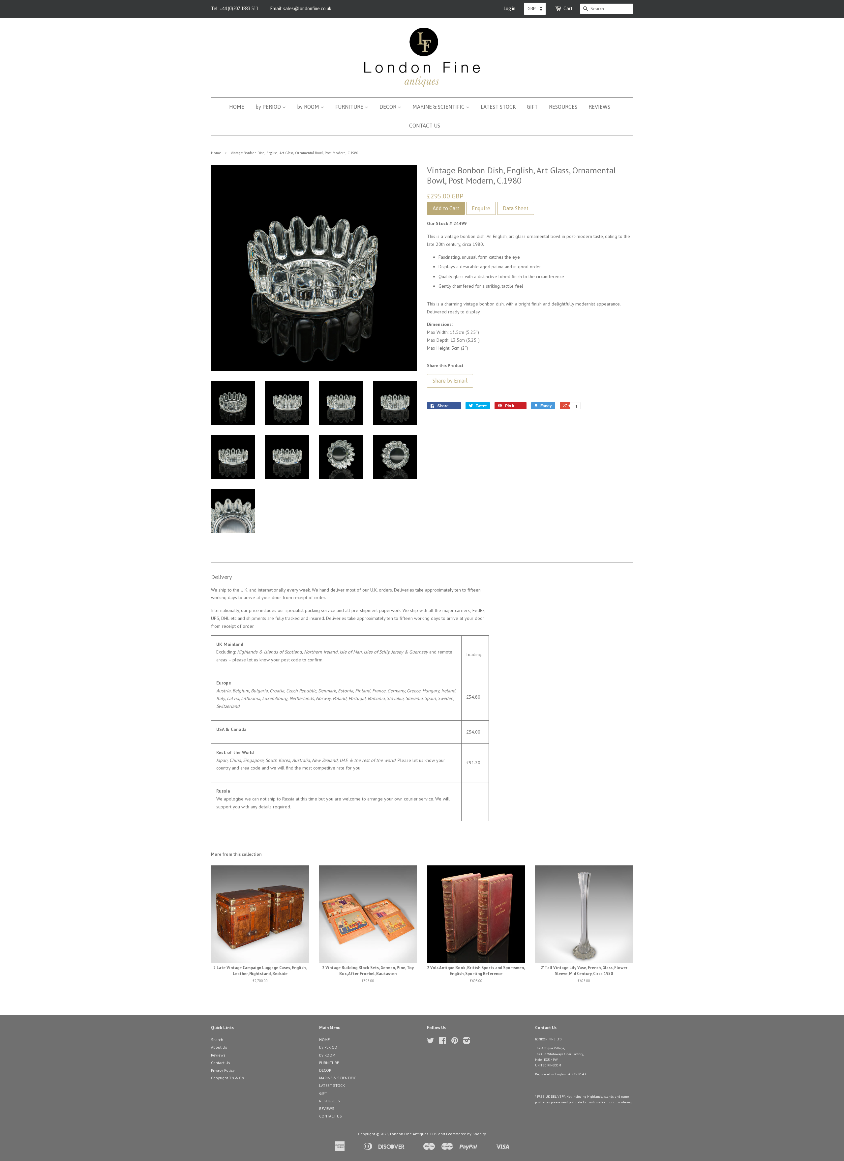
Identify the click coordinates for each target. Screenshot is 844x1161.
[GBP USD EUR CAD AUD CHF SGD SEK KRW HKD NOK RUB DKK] (535, 9)
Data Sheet (515, 208)
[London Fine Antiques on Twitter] (430, 1041)
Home (216, 153)
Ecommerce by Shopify (466, 1133)
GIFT (532, 107)
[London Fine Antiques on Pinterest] (454, 1041)
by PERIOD (269, 107)
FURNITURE (350, 107)
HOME (236, 107)
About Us (219, 1047)
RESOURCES (563, 107)
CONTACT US (424, 126)
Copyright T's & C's (227, 1077)
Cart (568, 8)
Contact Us (220, 1062)
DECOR (388, 107)
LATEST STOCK (498, 107)
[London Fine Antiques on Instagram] (466, 1041)
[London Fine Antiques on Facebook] (442, 1041)
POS (433, 1133)
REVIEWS (599, 107)
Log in (509, 8)
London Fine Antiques (409, 1133)
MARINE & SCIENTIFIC (439, 107)
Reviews (218, 1055)
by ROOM (308, 107)
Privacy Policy (223, 1070)
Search (217, 1039)
